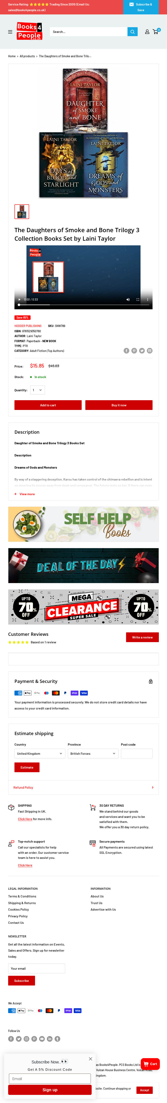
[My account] (147, 31)
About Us (97, 896)
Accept (144, 1090)
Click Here (25, 819)
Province (74, 744)
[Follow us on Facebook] (11, 1039)
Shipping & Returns (22, 903)
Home (12, 56)
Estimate (27, 767)
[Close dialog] (90, 1058)
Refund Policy (23, 787)
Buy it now (119, 405)
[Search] (132, 31)
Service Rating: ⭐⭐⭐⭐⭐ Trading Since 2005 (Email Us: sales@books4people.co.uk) (49, 7)
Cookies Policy (18, 909)
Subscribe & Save (144, 7)
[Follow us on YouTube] (42, 1039)
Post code (128, 744)
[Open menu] (10, 31)
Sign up (50, 1090)
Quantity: (21, 390)
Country (20, 744)
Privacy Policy (18, 916)
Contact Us (16, 922)
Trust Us (96, 903)
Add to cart (48, 405)
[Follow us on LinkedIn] (50, 1039)
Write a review (142, 637)
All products (27, 56)
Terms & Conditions (22, 896)
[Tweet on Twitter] (142, 350)
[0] (155, 31)
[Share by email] (150, 350)
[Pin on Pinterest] (134, 350)
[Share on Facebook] (126, 350)
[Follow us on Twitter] (19, 1039)
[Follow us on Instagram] (26, 1039)
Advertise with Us (103, 909)
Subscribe (21, 980)
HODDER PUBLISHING (28, 326)
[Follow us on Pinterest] (34, 1039)
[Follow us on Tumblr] (57, 1039)
